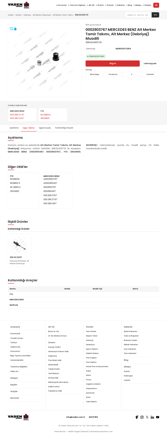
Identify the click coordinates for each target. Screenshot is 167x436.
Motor (88, 375)
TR (156, 5)
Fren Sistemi (91, 362)
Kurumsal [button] (62, 5)
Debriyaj (27, 15)
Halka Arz (14, 371)
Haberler (121, 5)
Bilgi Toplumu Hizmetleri (20, 355)
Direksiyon (90, 344)
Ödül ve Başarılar (131, 336)
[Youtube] (157, 417)
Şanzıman (90, 393)
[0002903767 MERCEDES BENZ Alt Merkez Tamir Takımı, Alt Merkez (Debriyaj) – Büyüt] (44, 60)
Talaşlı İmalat (53, 369)
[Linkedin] (152, 417)
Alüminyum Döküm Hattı (58, 351)
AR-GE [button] (91, 5)
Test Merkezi (53, 373)
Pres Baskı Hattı (54, 360)
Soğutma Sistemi (93, 384)
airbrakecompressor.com (101, 431)
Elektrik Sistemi (92, 353)
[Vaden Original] (18, 5)
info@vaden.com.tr (75, 417)
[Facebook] (136, 417)
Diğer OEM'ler (29, 128)
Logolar (127, 380)
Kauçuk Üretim (54, 347)
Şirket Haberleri (130, 331)
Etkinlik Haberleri (131, 344)
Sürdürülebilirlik (16, 360)
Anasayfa (15, 327)
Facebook (113, 74)
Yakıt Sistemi (91, 401)
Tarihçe (13, 342)
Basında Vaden (130, 340)
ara (155, 15)
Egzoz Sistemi (92, 349)
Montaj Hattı (53, 378)
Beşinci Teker (91, 336)
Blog (130, 5)
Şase (88, 397)
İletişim (148, 5)
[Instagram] (142, 417)
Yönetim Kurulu (16, 338)
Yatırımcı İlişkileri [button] (77, 5)
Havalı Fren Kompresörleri (97, 366)
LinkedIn (150, 74)
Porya (88, 379)
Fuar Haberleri (130, 349)
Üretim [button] (101, 5)
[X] (147, 417)
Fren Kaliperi (91, 358)
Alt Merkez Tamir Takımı (63, 15)
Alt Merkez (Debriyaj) (42, 15)
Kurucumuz (15, 351)
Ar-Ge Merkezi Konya (57, 336)
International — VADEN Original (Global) (71, 431)
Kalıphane (52, 356)
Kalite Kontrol (53, 386)
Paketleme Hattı (55, 391)
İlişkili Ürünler (45, 128)
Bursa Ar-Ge (53, 331)
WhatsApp (94, 74)
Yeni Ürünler (91, 331)
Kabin (88, 371)
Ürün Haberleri (130, 353)
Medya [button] (138, 5)
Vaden (11, 15)
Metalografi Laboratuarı (58, 382)
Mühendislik (53, 364)
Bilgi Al (113, 63)
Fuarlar (127, 371)
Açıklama (14, 128)
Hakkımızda (15, 347)
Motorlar (14, 398)
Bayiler (13, 384)
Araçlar (14, 391)
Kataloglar (128, 376)
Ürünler (110, 5)
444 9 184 (93, 417)
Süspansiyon (91, 388)
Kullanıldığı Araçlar (64, 128)
